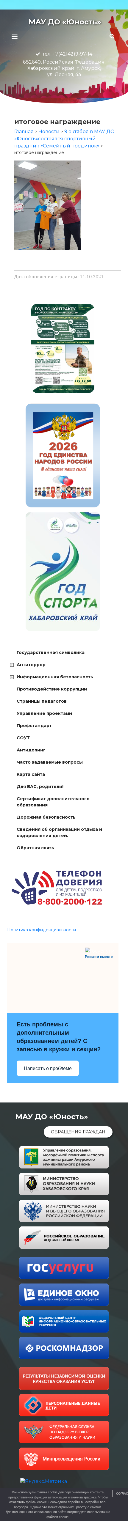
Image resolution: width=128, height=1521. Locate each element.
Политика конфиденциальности (41, 929)
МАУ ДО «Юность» (65, 22)
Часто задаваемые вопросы (50, 762)
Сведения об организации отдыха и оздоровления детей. (59, 832)
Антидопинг (31, 750)
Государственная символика (51, 652)
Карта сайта (31, 774)
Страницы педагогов (42, 701)
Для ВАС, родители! (40, 786)
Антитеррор (31, 664)
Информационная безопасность (55, 677)
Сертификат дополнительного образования (53, 802)
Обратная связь (35, 847)
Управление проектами (44, 713)
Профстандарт (34, 725)
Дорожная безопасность (46, 817)
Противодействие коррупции (52, 689)
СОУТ (23, 737)
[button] (14, 36)
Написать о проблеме (48, 1068)
